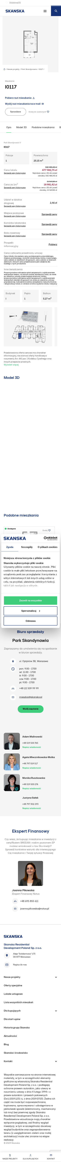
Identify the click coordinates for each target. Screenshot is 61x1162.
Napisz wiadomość (31, 747)
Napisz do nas (20, 964)
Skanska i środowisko (16, 1052)
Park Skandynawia (29, 69)
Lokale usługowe (13, 993)
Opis (8, 127)
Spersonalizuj (28, 610)
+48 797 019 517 (30, 763)
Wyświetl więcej (11, 364)
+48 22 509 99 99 (29, 688)
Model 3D (21, 127)
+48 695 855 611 (29, 901)
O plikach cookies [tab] (47, 547)
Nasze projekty (10, 1159)
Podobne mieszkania (43, 127)
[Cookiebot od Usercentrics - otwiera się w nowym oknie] (43, 538)
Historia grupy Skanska (17, 1027)
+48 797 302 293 (30, 804)
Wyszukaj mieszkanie (56, 10)
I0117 (41, 69)
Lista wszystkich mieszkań (18, 1002)
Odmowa (31, 621)
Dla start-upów (12, 1019)
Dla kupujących (30, 1159)
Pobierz (53, 244)
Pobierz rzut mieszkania (18, 97)
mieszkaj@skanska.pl (30, 697)
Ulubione (15, 2)
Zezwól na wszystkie (30, 600)
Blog (6, 1044)
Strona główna (5, 69)
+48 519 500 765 (30, 743)
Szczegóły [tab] (27, 547)
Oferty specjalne (13, 985)
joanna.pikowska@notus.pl (34, 908)
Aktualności (10, 1035)
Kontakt (51, 1159)
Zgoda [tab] (9, 547)
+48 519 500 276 (30, 784)
